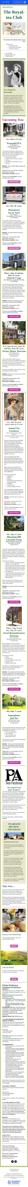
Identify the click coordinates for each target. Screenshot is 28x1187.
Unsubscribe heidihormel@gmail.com (14, 1173)
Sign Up (14, 946)
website (4, 818)
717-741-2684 (5, 1083)
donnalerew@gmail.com (16, 1081)
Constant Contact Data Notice (17, 1175)
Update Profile (7, 1175)
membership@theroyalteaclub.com (13, 1038)
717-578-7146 (7, 1037)
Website (14, 979)
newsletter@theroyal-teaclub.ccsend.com (15, 1177)
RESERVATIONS (14, 181)
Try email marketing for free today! (14, 1184)
